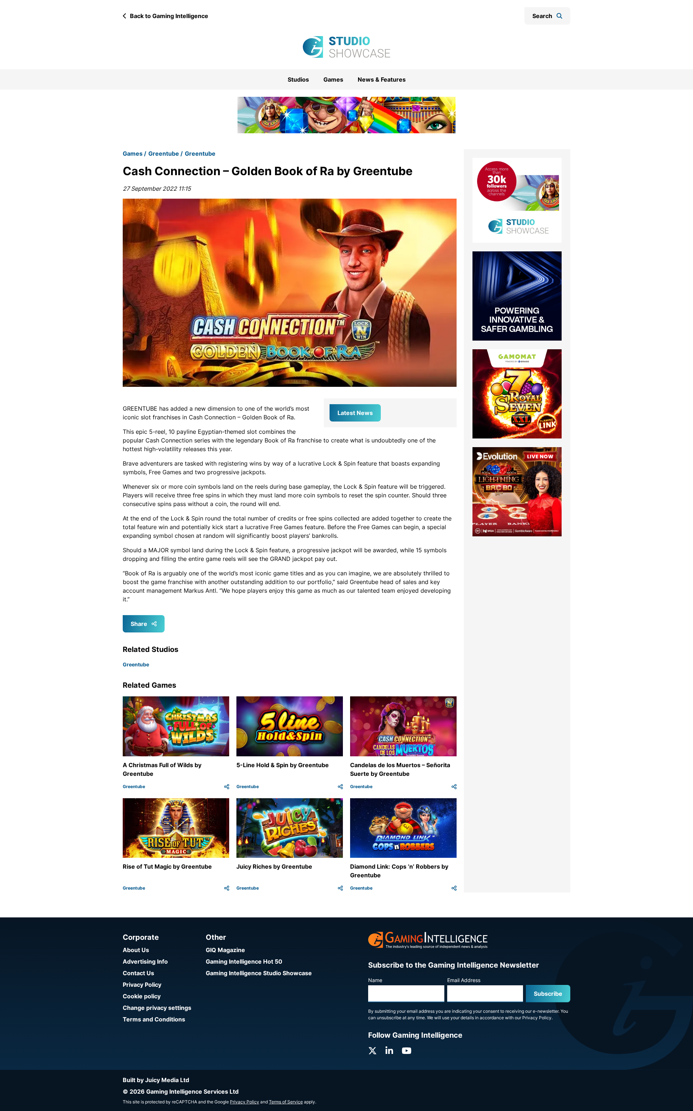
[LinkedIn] (389, 1050)
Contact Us (138, 973)
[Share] (226, 777)
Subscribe (548, 993)
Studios (298, 79)
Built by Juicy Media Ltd (156, 1080)
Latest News (355, 403)
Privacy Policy (142, 984)
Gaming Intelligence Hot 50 (244, 961)
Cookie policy (142, 996)
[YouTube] (406, 1050)
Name (375, 980)
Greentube (163, 144)
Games (333, 79)
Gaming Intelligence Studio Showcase (259, 973)
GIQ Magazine (225, 950)
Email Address (463, 980)
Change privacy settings (157, 1007)
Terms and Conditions (154, 1019)
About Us (136, 950)
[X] (372, 1050)
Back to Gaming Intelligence (169, 16)
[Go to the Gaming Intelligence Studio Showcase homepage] (346, 47)
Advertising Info (145, 961)
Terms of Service (286, 1101)
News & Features (382, 79)
